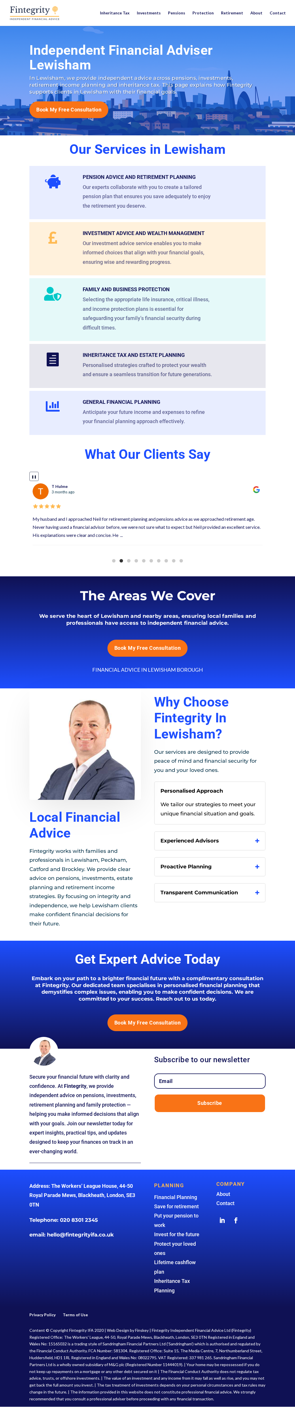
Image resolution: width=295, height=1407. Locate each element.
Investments (149, 13)
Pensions (176, 13)
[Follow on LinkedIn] (222, 1220)
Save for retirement (176, 1206)
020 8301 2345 (79, 1220)
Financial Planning (175, 1197)
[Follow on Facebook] (236, 1220)
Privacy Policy (42, 1314)
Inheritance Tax (115, 13)
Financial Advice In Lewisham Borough (147, 669)
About (256, 13)
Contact (278, 13)
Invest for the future (176, 1234)
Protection (203, 13)
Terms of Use (75, 1314)
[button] (114, 561)
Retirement (232, 13)
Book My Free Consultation (68, 110)
